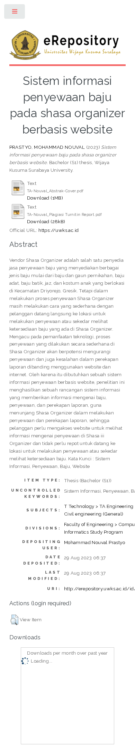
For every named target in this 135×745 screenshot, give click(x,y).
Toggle (15, 13)
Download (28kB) (46, 221)
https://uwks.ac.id (58, 230)
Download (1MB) (45, 198)
